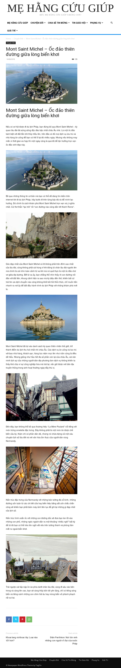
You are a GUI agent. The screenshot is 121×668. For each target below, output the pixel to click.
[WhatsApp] (29, 619)
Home (8, 38)
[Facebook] (9, 619)
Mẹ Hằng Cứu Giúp (17, 22)
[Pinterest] (22, 619)
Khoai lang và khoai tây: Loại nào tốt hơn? (22, 639)
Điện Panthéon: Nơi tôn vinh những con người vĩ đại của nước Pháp (61, 640)
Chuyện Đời (37, 22)
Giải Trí (11, 30)
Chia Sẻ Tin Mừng (57, 22)
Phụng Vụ (95, 22)
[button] (111, 22)
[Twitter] (16, 619)
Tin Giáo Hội (79, 22)
